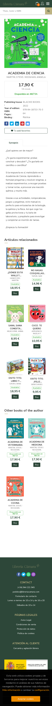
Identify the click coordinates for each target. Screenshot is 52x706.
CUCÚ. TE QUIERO (37, 327)
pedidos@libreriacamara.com (26, 591)
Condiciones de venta (26, 624)
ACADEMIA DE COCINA (15, 501)
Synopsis (13, 142)
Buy (15, 293)
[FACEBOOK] (18, 574)
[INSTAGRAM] (33, 574)
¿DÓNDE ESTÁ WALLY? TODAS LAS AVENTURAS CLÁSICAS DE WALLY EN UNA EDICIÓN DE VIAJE (15, 274)
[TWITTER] (23, 574)
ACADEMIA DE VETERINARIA (15, 443)
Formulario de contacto (26, 596)
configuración (41, 690)
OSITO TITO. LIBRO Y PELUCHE (15, 379)
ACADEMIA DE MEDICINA (36, 443)
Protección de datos (26, 629)
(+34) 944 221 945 (26, 587)
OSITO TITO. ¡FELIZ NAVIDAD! (36, 380)
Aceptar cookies (26, 698)
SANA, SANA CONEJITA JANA (15, 327)
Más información (11, 690)
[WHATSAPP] (28, 574)
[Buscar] (48, 10)
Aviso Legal (26, 620)
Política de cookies (26, 633)
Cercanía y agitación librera (26, 648)
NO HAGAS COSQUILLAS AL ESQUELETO (37, 272)
